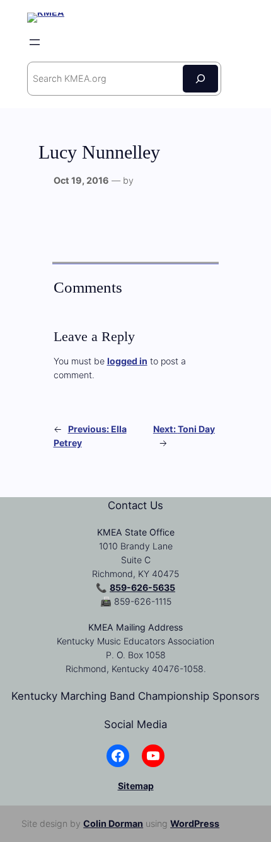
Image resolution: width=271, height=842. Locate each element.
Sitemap (136, 785)
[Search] (200, 78)
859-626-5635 (142, 587)
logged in (127, 361)
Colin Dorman (113, 823)
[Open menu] (34, 42)
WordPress (194, 823)
